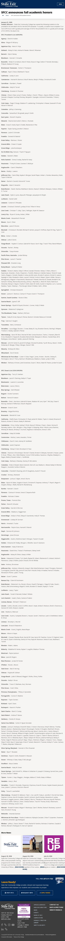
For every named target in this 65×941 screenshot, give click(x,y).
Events (36, 912)
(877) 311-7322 (6, 919)
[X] (5, 925)
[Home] (2, 15)
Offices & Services (39, 905)
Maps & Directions (56, 907)
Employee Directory (40, 907)
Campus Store (38, 918)
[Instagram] (9, 925)
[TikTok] (6, 929)
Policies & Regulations (50, 934)
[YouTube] (13, 925)
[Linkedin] (2, 929)
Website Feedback (56, 910)
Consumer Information (6, 937)
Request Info (28, 893)
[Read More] (19, 867)
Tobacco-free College (19, 937)
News (7, 15)
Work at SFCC (38, 915)
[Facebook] (2, 925)
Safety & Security (39, 925)
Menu (60, 4)
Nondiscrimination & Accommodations (34, 934)
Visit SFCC (10, 893)
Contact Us (54, 905)
